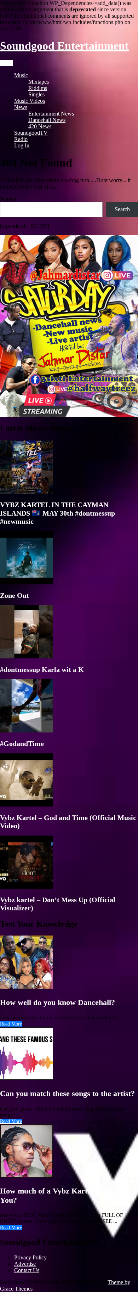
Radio (21, 139)
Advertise (25, 1264)
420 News (39, 126)
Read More (11, 1024)
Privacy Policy (30, 1257)
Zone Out (14, 595)
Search (8, 199)
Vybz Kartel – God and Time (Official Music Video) (68, 822)
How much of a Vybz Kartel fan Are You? (60, 1195)
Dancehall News (46, 120)
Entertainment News (51, 114)
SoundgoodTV (31, 133)
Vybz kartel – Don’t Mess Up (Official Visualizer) (57, 904)
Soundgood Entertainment (64, 45)
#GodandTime (22, 743)
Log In (21, 145)
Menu (6, 63)
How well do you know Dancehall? (57, 1002)
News (20, 107)
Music (21, 75)
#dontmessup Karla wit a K (42, 669)
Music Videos (29, 101)
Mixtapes (38, 82)
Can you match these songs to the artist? (67, 1093)
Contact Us (26, 1270)
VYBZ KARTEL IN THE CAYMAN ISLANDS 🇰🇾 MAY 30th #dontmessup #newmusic (57, 513)
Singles (36, 94)
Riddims (37, 88)
